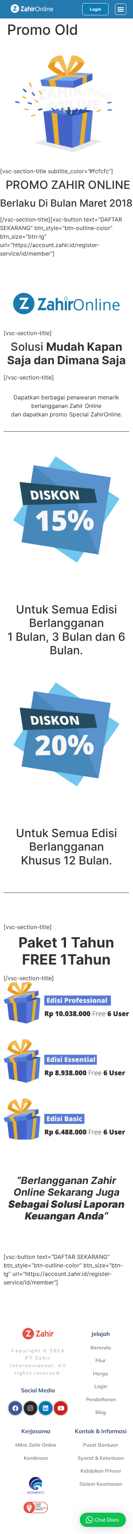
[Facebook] (15, 1408)
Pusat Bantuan (100, 1445)
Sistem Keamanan (100, 1484)
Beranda (100, 1347)
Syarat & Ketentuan (101, 1458)
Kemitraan (36, 1458)
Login (100, 1386)
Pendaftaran (101, 1399)
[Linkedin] (45, 1408)
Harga (100, 1373)
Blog (100, 1412)
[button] (120, 9)
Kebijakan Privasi (101, 1471)
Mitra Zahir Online (35, 1445)
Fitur (100, 1360)
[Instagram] (30, 1408)
